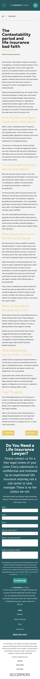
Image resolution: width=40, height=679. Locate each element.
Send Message (20, 581)
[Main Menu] (4, 5)
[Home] (19, 5)
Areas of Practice (20, 619)
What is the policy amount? (11, 538)
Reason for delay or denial (11, 550)
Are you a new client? (9, 530)
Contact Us (20, 629)
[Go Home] (3, 16)
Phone (4, 522)
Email (4, 515)
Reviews (20, 614)
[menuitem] (20, 660)
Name (4, 507)
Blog (20, 624)
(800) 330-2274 (20, 635)
